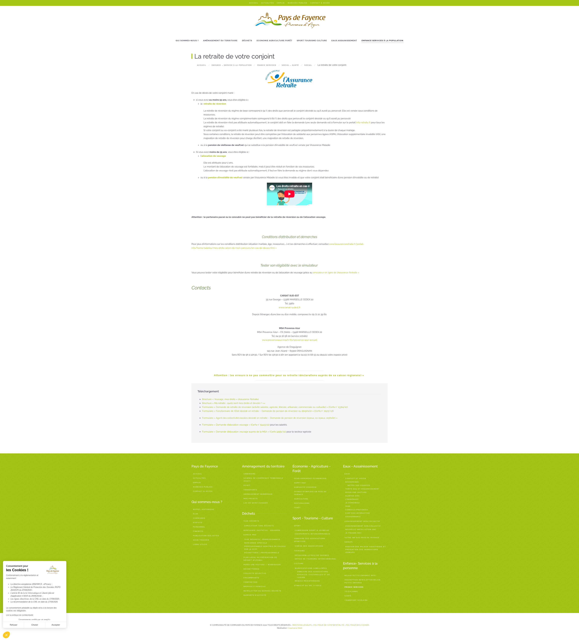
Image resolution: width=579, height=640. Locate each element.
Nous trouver (201, 540)
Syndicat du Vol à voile (307, 586)
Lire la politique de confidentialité (19, 615)
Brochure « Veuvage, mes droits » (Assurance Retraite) (230, 399)
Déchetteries (251, 569)
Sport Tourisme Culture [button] (312, 40)
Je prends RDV (353, 533)
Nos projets (251, 499)
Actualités (267, 3)
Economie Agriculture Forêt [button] (274, 40)
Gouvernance (353, 517)
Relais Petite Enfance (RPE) (360, 575)
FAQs (347, 506)
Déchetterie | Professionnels (261, 553)
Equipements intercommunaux (312, 534)
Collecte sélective (255, 573)
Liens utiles (200, 544)
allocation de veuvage (213, 156)
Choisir (34, 625)
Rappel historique (203, 509)
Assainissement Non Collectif (363, 526)
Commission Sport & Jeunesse (312, 530)
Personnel (199, 527)
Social (308, 65)
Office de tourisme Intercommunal (315, 559)
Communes (199, 518)
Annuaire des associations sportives (309, 540)
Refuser (13, 625)
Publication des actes (206, 536)
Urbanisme (250, 474)
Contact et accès (355, 479)
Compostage (251, 582)
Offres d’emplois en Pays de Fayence (310, 493)
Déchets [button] (247, 40)
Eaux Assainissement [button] (344, 40)
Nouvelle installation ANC (360, 529)
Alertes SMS (352, 496)
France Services (266, 65)
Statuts (197, 523)
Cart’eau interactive (357, 513)
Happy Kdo (300, 483)
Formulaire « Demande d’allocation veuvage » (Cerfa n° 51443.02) (236, 424)
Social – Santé (290, 65)
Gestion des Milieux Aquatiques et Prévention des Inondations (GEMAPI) (365, 549)
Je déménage (352, 503)
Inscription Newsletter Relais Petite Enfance (363, 581)
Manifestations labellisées (311, 568)
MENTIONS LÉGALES (302, 625)
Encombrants (251, 578)
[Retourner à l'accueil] (289, 20)
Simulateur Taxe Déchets (259, 526)
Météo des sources (359, 485)
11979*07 (328, 411)
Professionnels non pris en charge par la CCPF (265, 547)
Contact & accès (320, 3)
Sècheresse (352, 482)
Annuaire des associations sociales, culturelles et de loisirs (313, 574)
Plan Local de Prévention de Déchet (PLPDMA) (260, 558)
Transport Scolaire (356, 600)
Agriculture (301, 499)
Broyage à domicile (255, 587)
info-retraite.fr (363, 122)
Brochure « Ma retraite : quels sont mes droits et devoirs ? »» (233, 403)
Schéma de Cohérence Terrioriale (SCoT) (263, 479)
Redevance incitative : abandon (262, 530)
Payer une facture (356, 492)
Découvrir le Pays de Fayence (312, 555)
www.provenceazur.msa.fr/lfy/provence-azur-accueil (289, 340)
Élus (195, 514)
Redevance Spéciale (255, 543)
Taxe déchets (251, 521)
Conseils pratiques (356, 510)
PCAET (247, 485)
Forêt (297, 508)
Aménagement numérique (258, 494)
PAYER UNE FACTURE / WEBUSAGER (262, 565)
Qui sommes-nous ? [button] (187, 40)
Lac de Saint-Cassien (256, 503)
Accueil (253, 3)
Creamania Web (294, 628)
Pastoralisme (302, 503)
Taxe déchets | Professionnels (262, 539)
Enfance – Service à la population (232, 65)
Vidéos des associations (309, 546)
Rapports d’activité (255, 595)
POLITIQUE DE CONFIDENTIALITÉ (328, 625)
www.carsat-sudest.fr (289, 307)
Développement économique (310, 479)
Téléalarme (351, 591)
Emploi (281, 3)
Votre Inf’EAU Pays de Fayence (362, 538)
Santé (348, 596)
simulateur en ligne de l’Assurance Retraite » (336, 272)
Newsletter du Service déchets (262, 591)
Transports (250, 490)
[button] (6, 634)
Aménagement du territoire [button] (220, 40)
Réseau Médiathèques (307, 581)
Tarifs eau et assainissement (362, 489)
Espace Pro (250, 535)
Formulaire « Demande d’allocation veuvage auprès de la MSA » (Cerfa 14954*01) (244, 431)
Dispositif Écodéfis (305, 487)
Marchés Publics (297, 3)
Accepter (56, 625)
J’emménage (352, 499)
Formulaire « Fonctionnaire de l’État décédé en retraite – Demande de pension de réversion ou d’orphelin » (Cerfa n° (263, 411)
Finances (198, 531)
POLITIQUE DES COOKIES (357, 625)
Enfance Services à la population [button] (382, 40)
